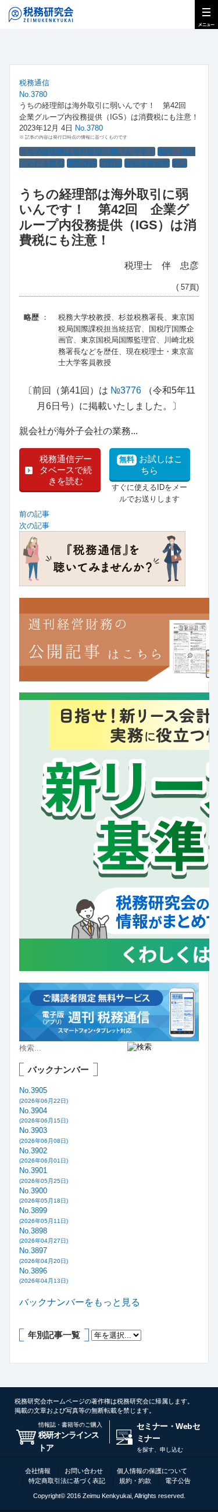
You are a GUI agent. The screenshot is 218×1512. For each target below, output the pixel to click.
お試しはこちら (151, 464)
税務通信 (34, 82)
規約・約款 (135, 1480)
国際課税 (82, 163)
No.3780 (33, 94)
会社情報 (38, 1470)
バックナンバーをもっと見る (79, 1302)
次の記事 (34, 525)
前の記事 (34, 514)
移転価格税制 (147, 163)
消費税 (110, 163)
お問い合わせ (84, 1470)
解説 (179, 163)
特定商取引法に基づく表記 (66, 1480)
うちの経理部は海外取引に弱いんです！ (87, 151)
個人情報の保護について (152, 1470)
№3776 (125, 390)
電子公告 (178, 1480)
